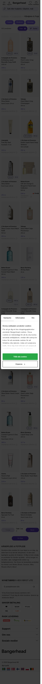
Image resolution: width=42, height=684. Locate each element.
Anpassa (18, 364)
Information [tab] (20, 318)
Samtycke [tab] (7, 318)
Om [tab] (33, 318)
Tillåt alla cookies (20, 357)
